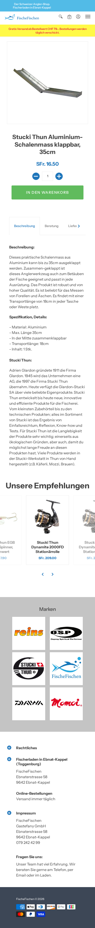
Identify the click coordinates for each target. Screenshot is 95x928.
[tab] (24, 226)
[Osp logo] (66, 633)
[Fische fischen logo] (66, 668)
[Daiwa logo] (28, 703)
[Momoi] (66, 703)
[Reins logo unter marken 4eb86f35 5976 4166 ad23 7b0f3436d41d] (28, 633)
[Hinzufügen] (59, 176)
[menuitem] (60, 16)
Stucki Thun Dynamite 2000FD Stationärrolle (47, 547)
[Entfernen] (36, 176)
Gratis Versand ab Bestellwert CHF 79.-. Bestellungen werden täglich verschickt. (48, 30)
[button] (60, 16)
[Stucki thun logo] (28, 668)
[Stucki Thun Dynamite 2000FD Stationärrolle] (47, 516)
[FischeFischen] (22, 18)
